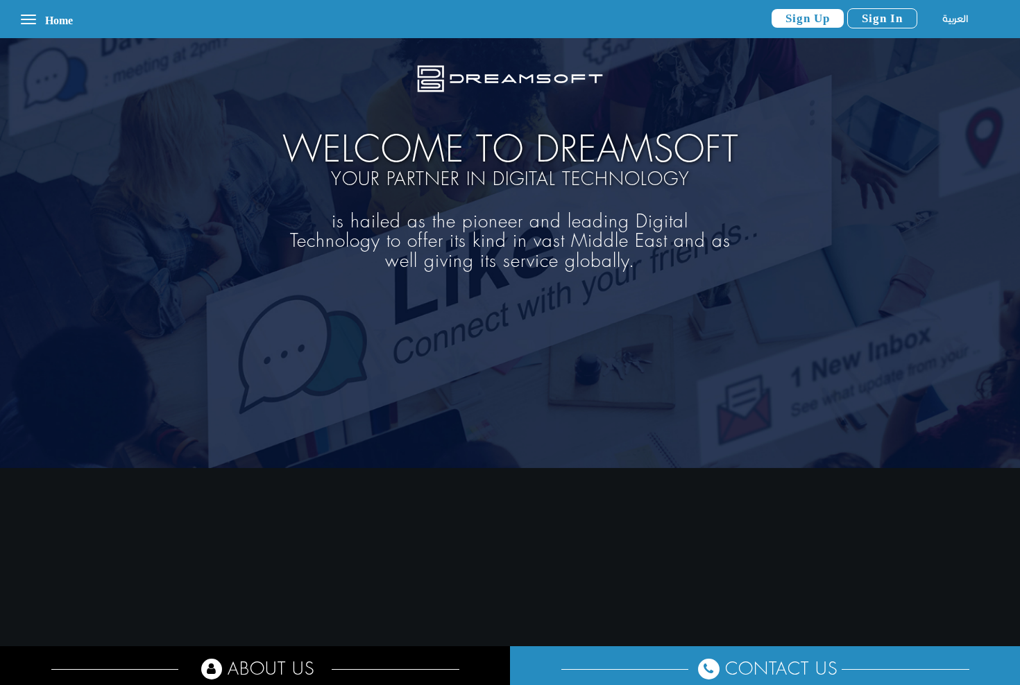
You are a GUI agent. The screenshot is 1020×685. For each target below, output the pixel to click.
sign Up (807, 18)
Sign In (882, 18)
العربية (955, 18)
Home (59, 20)
